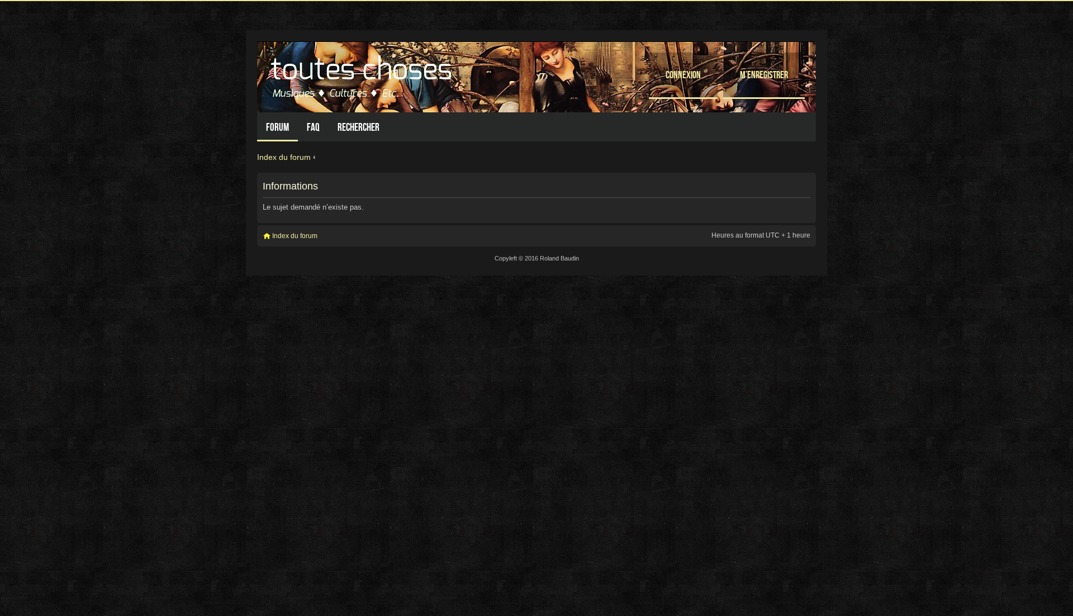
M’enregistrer (764, 74)
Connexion (683, 74)
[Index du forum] (363, 74)
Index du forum (284, 157)
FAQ (313, 127)
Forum (277, 127)
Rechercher (358, 127)
